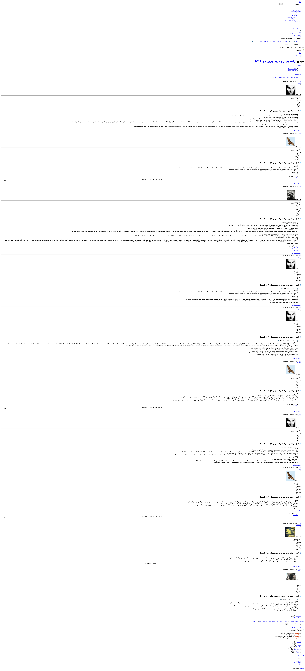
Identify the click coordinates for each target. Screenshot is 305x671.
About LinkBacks (292, 70)
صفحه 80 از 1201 (299, 41)
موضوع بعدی (292, 626)
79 (278, 41)
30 (286, 41)
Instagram (295, 250)
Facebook (295, 247)
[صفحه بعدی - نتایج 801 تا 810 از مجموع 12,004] (256, 41)
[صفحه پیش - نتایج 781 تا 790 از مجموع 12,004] (289, 41)
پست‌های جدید (297, 21)
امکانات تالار (295, 15)
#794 (300, 256)
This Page (298, 55)
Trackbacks (296, 649)
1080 (260, 41)
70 (285, 41)
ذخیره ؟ (297, 6)
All (300, 54)
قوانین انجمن (301, 655)
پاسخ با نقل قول (296, 130)
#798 (300, 467)
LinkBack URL (292, 69)
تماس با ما (298, 661)
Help (300, 2)
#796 (300, 361)
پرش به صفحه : (297, 44)
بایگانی (299, 664)
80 (277, 41)
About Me (295, 177)
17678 (299, 50)
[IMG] (299, 645)
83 (272, 41)
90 (269, 41)
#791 (300, 81)
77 (282, 41)
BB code (299, 642)
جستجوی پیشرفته (296, 28)
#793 (300, 186)
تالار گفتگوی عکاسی (295, 11)
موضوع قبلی (300, 626)
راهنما (296, 12)
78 (280, 41)
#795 (300, 307)
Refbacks (297, 652)
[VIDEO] (298, 646)
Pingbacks (296, 651)
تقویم (296, 14)
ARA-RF (298, 616)
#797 (300, 414)
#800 (300, 569)
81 (275, 41)
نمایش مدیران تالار (290, 20)
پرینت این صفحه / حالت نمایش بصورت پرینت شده (285, 77)
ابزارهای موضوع (298, 74)
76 (283, 41)
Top (300, 53)
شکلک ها (299, 643)
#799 (300, 523)
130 (267, 41)
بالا (300, 665)
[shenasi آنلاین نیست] (290, 146)
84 (270, 41)
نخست (292, 41)
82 (274, 41)
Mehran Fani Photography (291, 248)
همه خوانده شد (291, 17)
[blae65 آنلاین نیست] (291, 579)
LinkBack (299, 65)
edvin (299, 510)
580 (263, 41)
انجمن (299, 32)
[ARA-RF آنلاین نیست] (290, 536)
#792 (300, 133)
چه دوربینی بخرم (296, 36)
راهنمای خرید (297, 35)
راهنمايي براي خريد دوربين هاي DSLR (275, 61)
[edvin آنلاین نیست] (290, 94)
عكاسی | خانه (297, 662)
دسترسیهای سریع (293, 18)
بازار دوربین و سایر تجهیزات (294, 33)
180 (265, 41)
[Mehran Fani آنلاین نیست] (291, 199)
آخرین (254, 41)
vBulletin (302, 668)
